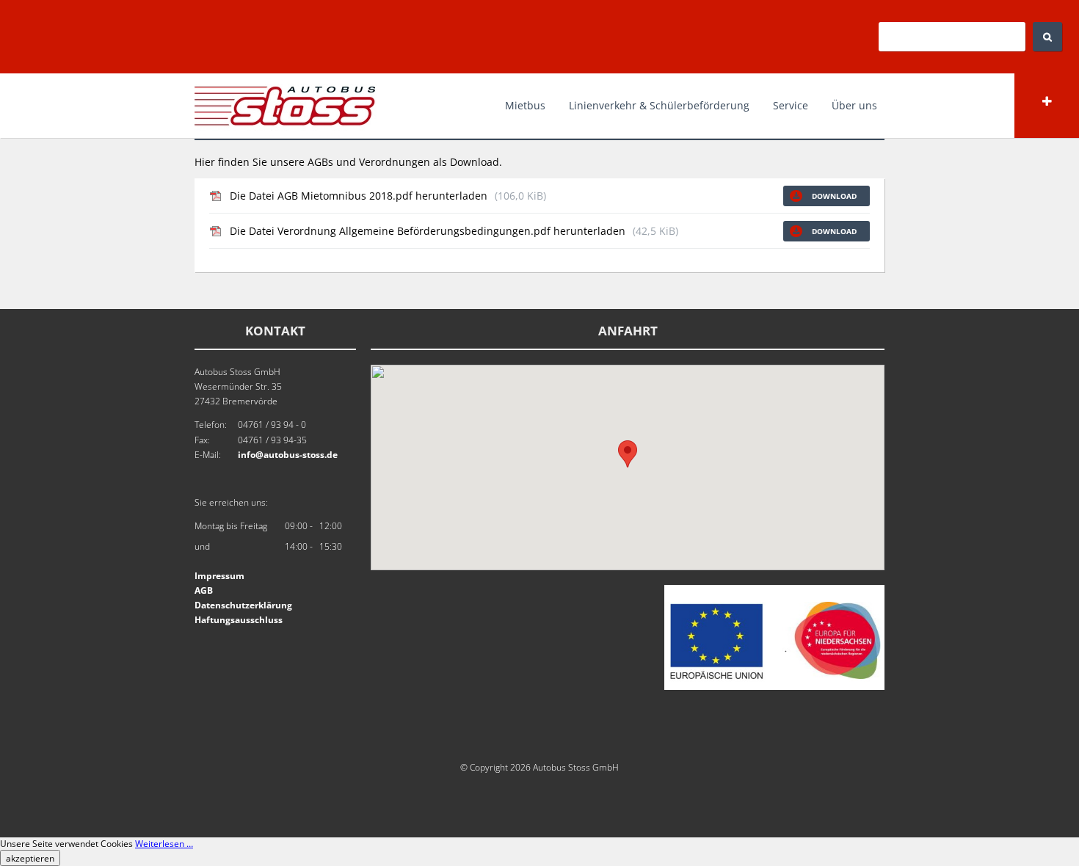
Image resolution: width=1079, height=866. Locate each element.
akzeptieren (30, 858)
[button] (627, 453)
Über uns (854, 105)
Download (833, 196)
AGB (204, 590)
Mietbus (525, 105)
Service (790, 105)
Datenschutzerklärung (243, 605)
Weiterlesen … (164, 843)
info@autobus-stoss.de (288, 454)
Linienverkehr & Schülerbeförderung (659, 105)
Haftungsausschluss (239, 620)
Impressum (219, 576)
